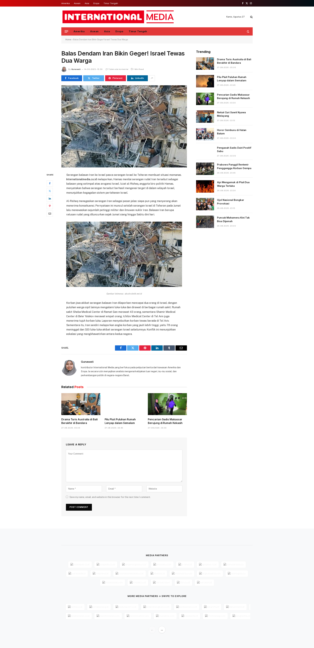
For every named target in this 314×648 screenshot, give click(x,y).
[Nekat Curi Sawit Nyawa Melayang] (205, 116)
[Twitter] (50, 191)
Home (68, 39)
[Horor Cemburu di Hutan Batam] (205, 134)
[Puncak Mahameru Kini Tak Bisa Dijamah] (205, 222)
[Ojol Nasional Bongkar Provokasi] (205, 204)
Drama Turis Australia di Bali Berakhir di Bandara (79, 421)
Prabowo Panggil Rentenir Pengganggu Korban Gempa (234, 166)
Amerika (65, 3)
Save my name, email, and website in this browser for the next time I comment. (110, 497)
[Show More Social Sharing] (152, 78)
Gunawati (76, 69)
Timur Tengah (111, 3)
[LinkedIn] (50, 198)
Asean (77, 3)
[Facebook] (50, 183)
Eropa (96, 3)
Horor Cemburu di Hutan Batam (231, 131)
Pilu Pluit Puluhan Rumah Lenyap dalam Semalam (120, 421)
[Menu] (66, 31)
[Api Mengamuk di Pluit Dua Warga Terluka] (205, 186)
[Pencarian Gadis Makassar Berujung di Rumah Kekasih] (167, 404)
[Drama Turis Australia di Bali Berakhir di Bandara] (80, 404)
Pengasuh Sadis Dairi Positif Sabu (234, 149)
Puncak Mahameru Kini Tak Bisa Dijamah (233, 219)
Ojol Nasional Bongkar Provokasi (230, 201)
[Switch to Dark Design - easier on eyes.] (247, 31)
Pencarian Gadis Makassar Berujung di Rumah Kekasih (165, 421)
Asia (87, 3)
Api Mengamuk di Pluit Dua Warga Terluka (233, 184)
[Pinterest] (50, 206)
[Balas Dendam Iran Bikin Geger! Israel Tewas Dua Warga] (124, 126)
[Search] (251, 17)
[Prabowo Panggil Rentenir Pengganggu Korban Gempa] (205, 169)
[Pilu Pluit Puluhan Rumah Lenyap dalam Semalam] (124, 404)
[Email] (50, 213)
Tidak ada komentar (118, 69)
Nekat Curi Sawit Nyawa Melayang (231, 114)
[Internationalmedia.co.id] (118, 17)
